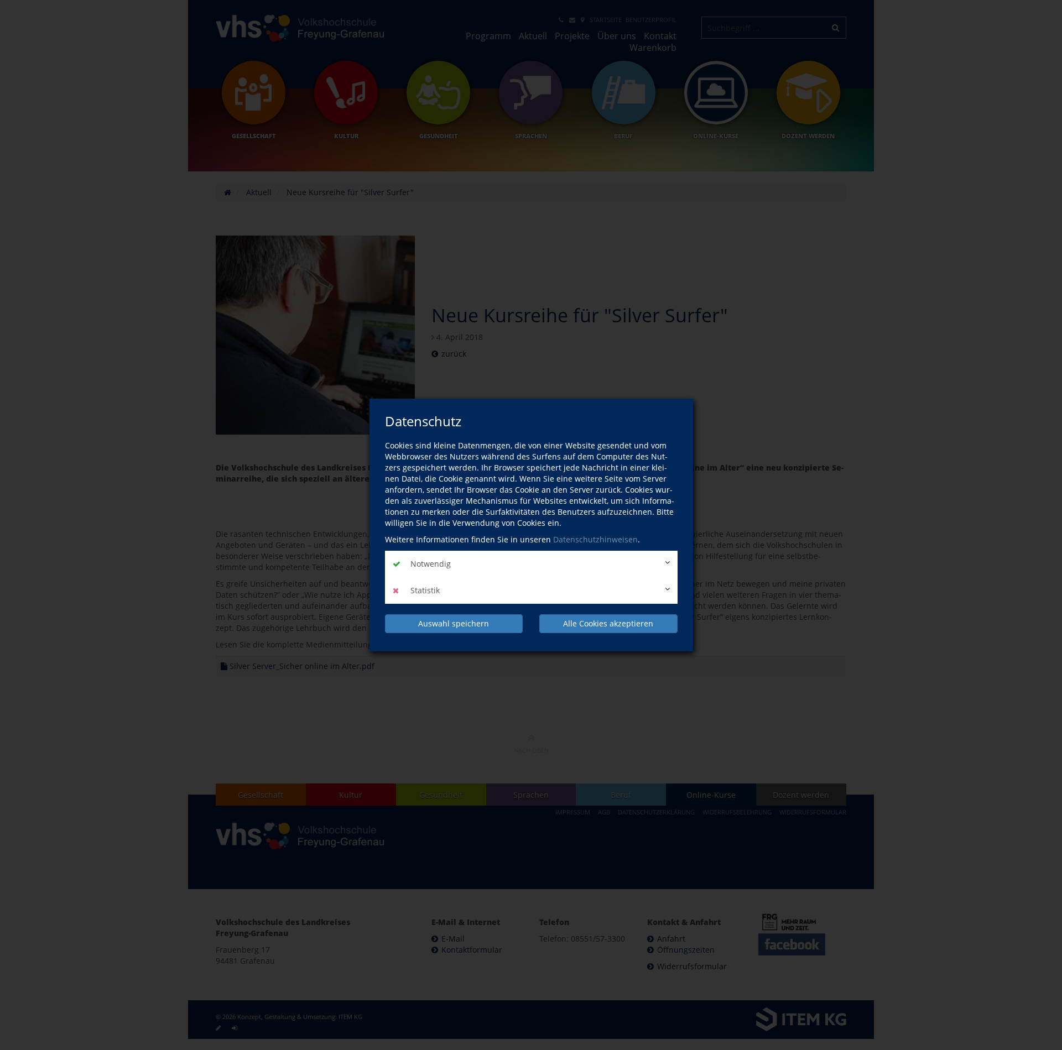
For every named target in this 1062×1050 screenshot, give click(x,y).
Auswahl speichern (453, 623)
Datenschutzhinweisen (595, 539)
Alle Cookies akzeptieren (608, 623)
